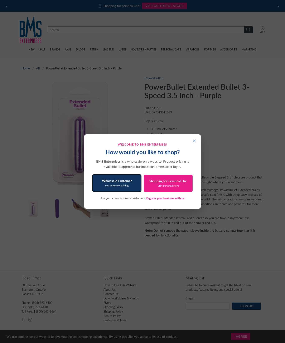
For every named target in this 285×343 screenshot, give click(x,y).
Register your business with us (165, 198)
